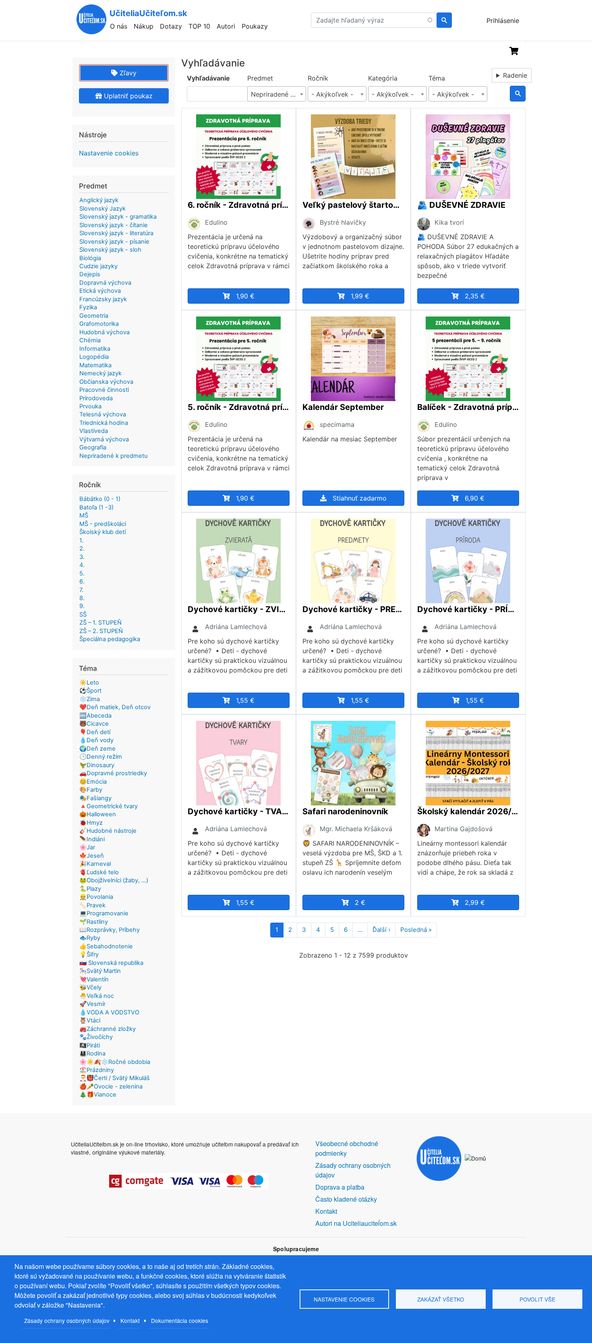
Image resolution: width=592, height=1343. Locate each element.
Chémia (90, 340)
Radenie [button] (515, 75)
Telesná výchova (102, 414)
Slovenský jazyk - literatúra (116, 233)
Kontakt (130, 1320)
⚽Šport (90, 690)
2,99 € (475, 902)
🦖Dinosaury (96, 765)
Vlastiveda (93, 431)
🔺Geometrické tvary (108, 806)
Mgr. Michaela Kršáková (356, 829)
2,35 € (475, 296)
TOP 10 (199, 26)
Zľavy (127, 73)
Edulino (216, 222)
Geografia (92, 447)
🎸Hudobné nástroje (108, 830)
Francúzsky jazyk (103, 299)
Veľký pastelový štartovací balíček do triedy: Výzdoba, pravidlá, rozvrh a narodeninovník (353, 205)
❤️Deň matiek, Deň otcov (115, 707)
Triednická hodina (103, 422)
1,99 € (360, 296)
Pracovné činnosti (104, 389)
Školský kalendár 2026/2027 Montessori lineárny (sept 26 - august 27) (468, 811)
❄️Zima (89, 699)
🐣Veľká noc (96, 995)
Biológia (90, 258)
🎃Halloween (97, 814)
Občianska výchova (106, 381)
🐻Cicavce (94, 723)
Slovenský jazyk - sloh (110, 249)
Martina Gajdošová (464, 829)
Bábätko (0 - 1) (99, 499)
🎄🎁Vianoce (97, 1094)
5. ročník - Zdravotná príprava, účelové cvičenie (239, 407)
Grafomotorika (99, 323)
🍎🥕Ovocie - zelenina (111, 1086)
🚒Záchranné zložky (107, 1029)
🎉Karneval (95, 863)
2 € (360, 902)
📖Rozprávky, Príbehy (109, 929)
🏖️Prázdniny (96, 1070)
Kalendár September (343, 407)
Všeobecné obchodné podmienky (346, 1148)
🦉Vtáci (89, 1020)
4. (82, 565)
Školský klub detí (102, 532)
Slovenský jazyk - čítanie (113, 225)
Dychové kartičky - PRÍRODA (468, 609)
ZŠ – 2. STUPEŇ (101, 631)
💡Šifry (89, 954)
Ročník (318, 78)
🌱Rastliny (93, 921)
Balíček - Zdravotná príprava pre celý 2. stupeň (468, 407)
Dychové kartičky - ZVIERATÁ (239, 609)
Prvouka (90, 406)
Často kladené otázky (346, 1199)
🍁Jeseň (91, 855)
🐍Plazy (90, 888)
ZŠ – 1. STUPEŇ (100, 622)
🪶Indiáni (92, 839)
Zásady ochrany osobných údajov (67, 1320)
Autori (226, 26)
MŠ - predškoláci (102, 524)
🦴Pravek (92, 905)
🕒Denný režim (100, 756)
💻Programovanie (103, 913)
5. (82, 573)
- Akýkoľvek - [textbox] (332, 94)
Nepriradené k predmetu (113, 455)
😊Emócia (93, 781)
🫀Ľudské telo (99, 872)
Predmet (260, 78)
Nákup (143, 26)
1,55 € (245, 700)
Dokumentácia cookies (179, 1320)
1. (81, 540)
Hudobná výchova (104, 332)
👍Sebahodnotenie (106, 946)
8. (82, 598)
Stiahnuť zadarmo (360, 498)
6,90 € (474, 498)
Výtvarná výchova (104, 439)
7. (81, 590)
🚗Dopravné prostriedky (113, 773)
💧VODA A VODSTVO (109, 1012)
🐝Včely (90, 987)
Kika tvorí (449, 222)
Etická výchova (100, 290)
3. (82, 557)
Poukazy (255, 26)
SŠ (83, 614)
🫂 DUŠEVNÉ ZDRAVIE (461, 205)
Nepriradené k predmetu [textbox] (278, 94)
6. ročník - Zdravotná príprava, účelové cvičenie (239, 205)
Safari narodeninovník (345, 811)
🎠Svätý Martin (100, 971)
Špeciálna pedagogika (109, 639)
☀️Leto (89, 682)
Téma (436, 78)
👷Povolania (96, 896)
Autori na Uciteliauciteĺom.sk (356, 1223)
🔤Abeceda (95, 715)
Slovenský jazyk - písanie (114, 241)
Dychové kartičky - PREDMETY (353, 609)
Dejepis (89, 274)
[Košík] (514, 51)
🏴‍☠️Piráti (89, 1045)
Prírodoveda (96, 398)
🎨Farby (90, 789)
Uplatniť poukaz (127, 96)
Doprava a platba (339, 1187)
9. (82, 606)
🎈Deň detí (94, 732)
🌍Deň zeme (97, 748)
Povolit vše (537, 1299)
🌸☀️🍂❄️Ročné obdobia (114, 1062)
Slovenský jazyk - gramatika (118, 216)
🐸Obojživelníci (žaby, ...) (113, 880)
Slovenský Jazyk (102, 208)
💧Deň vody (96, 740)
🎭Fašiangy (95, 798)
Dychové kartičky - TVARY (239, 811)
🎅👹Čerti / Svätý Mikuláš (114, 1078)
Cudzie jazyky (98, 266)
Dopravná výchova (105, 282)
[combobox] (276, 93)
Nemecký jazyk (100, 373)
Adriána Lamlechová (236, 627)
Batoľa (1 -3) (96, 507)
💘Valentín (94, 979)
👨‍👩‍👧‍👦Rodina (92, 1053)
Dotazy (171, 26)
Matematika (95, 365)
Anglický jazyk (98, 200)
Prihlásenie (502, 21)
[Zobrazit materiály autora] (194, 223)
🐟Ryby (89, 938)
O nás (118, 26)
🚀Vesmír (92, 1004)
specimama (337, 424)
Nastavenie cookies (109, 153)
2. (82, 548)
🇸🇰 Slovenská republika (111, 962)
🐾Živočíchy (96, 1037)
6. (82, 581)
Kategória (382, 78)
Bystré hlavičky (343, 222)
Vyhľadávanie (208, 78)
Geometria (93, 315)
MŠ (83, 515)
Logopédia (94, 356)
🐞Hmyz (91, 822)
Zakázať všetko (440, 1299)
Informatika (94, 348)
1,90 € (245, 296)
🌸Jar (87, 847)
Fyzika (88, 307)
